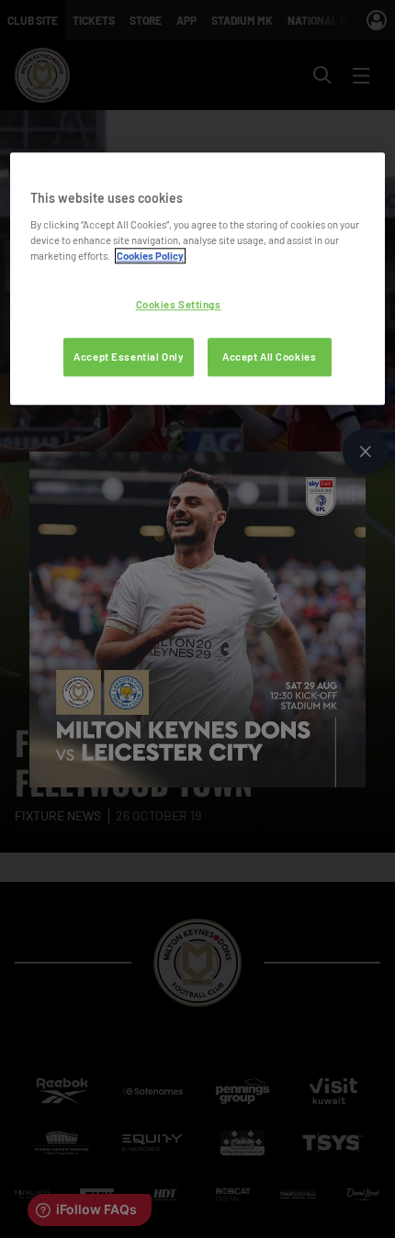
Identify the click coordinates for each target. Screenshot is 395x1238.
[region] (198, 279)
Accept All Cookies (269, 356)
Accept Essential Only (128, 356)
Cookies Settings (178, 304)
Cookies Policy (150, 256)
